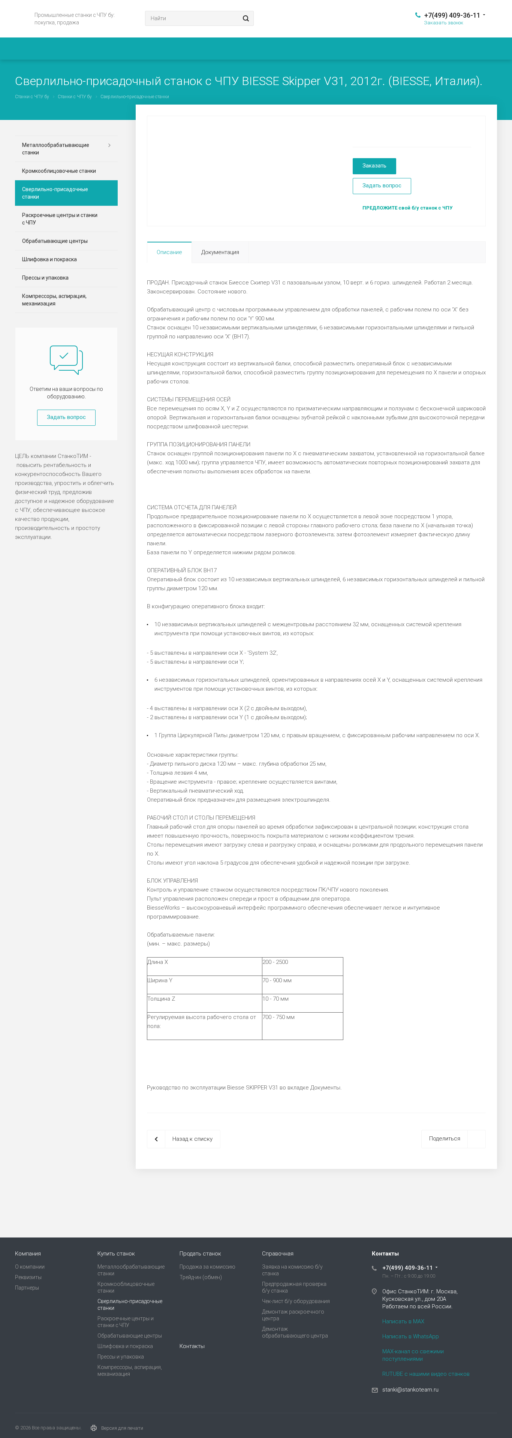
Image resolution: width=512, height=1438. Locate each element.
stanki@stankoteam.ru (410, 1389)
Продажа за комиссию (207, 1267)
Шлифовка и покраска (49, 259)
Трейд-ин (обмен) (201, 1277)
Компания (28, 1253)
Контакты (192, 1346)
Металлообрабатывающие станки (55, 149)
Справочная (277, 1253)
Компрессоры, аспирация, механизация (54, 300)
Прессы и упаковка (45, 278)
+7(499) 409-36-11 (452, 15)
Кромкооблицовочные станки (59, 171)
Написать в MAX (403, 1321)
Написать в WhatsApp (410, 1336)
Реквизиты (28, 1277)
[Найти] (245, 18)
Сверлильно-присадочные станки (55, 193)
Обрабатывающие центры (55, 241)
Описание (169, 252)
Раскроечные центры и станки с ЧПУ (59, 219)
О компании (30, 1267)
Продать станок (200, 1253)
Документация (220, 252)
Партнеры (27, 1288)
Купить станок (116, 1253)
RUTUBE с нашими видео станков (426, 1374)
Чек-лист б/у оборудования (296, 1301)
